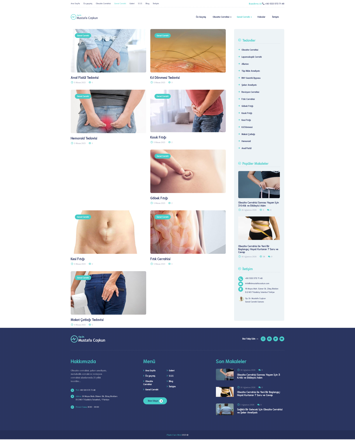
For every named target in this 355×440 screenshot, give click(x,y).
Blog (147, 3)
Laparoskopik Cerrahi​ (252, 56)
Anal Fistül (246, 147)
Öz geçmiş (87, 3)
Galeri (132, 3)
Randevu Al (255, 3)
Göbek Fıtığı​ (247, 105)
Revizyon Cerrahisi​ (250, 91)
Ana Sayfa (75, 3)
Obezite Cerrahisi (103, 3)
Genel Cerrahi (120, 3)
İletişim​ (156, 3)
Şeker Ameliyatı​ (249, 84)
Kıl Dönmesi (247, 126)
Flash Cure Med (174, 435)
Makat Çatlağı (248, 133)
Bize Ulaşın (153, 400)
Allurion (245, 63)
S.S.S (140, 3)
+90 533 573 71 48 (85, 390)
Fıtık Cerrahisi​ (248, 98)
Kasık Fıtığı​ (247, 112)
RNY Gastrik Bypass (251, 77)
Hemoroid (246, 140)
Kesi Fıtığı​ (246, 119)
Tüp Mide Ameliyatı (251, 70)
